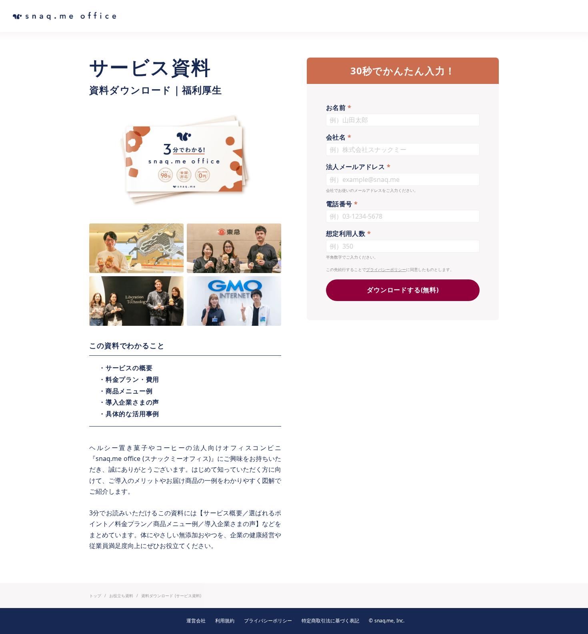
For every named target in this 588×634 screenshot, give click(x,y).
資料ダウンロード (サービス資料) (171, 595)
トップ (95, 595)
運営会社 (196, 621)
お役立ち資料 (121, 595)
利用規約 (224, 621)
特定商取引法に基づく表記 (330, 621)
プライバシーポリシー (386, 269)
